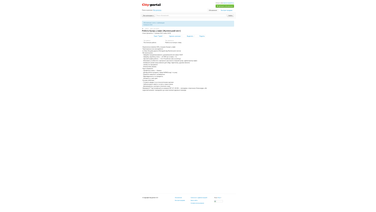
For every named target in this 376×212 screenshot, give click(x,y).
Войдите (218, 3)
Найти (230, 15)
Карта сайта (194, 200)
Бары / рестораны (154, 28)
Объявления (213, 10)
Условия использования (197, 203)
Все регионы (157, 10)
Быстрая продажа (226, 10)
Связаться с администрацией (199, 197)
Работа (147, 28)
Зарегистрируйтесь (228, 3)
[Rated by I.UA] (218, 201)
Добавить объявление (225, 6)
